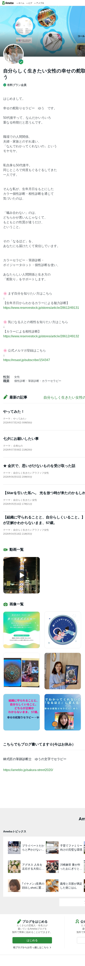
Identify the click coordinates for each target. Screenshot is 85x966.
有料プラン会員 (16, 85)
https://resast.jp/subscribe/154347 (26, 360)
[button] (32, 940)
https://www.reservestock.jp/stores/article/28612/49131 (41, 307)
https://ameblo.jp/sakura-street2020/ (28, 770)
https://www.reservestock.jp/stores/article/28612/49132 (41, 336)
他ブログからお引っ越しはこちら (31, 947)
